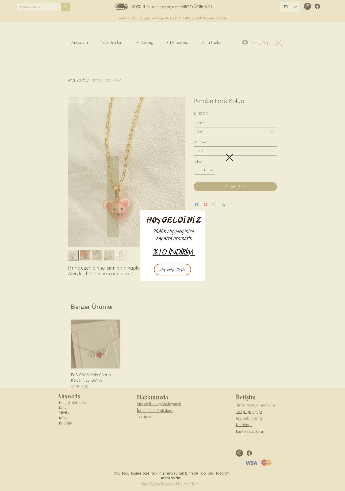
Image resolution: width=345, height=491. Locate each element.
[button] (229, 157)
